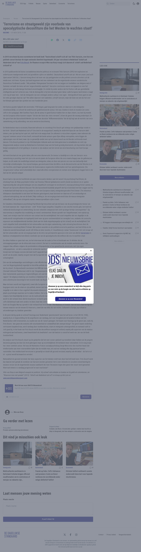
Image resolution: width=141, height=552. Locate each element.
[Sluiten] (91, 251)
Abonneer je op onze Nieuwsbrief (70, 299)
